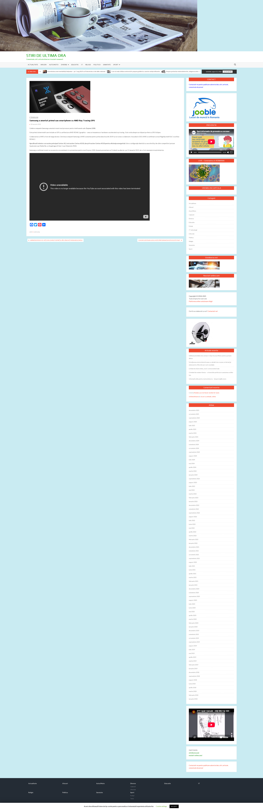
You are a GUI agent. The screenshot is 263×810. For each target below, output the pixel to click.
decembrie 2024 (194, 441)
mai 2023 (192, 490)
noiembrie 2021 (194, 551)
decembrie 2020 (194, 589)
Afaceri (44, 64)
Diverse (64, 64)
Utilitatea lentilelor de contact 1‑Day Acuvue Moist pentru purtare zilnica (210, 357)
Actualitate (33, 64)
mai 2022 (192, 528)
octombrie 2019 (194, 638)
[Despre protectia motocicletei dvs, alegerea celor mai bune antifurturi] (122, 71)
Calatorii (191, 215)
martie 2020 (193, 619)
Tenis (132, 798)
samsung (37, 232)
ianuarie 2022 (193, 543)
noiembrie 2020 (194, 592)
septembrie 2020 (194, 596)
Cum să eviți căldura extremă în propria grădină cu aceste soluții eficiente (94, 71)
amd (30, 232)
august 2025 (193, 422)
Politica (96, 64)
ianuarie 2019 (193, 668)
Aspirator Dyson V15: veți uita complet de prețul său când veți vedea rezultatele (56, 240)
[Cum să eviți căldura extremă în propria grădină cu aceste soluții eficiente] (68, 71)
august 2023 (193, 482)
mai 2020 (192, 611)
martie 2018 (193, 691)
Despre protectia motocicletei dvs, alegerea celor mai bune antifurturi (148, 71)
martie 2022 (193, 535)
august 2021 (193, 562)
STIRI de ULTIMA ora (46, 55)
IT (82, 64)
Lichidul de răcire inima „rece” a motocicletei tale (204, 368)
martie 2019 (193, 661)
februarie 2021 (193, 581)
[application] (211, 141)
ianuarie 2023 (193, 501)
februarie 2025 (193, 437)
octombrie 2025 (194, 414)
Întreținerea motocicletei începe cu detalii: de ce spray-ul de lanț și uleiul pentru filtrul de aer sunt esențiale (210, 363)
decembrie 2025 (194, 410)
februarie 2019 (193, 665)
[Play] (191, 152)
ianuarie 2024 (193, 475)
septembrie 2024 (194, 452)
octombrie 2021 (194, 554)
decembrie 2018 (194, 672)
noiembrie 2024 (194, 444)
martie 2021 (193, 577)
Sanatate (107, 64)
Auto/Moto (53, 64)
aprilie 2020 (192, 615)
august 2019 (193, 646)
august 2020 (193, 600)
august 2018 (193, 680)
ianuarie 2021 (193, 585)
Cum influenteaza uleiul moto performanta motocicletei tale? (159, 240)
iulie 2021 (192, 566)
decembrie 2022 (194, 505)
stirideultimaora (194, 396)
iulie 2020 (192, 604)
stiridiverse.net (194, 753)
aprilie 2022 (192, 532)
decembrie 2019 (194, 630)
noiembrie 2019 (194, 634)
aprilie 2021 (192, 573)
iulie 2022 (192, 520)
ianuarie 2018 (193, 699)
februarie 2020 (193, 623)
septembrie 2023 (194, 479)
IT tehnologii (33, 117)
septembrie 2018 (194, 676)
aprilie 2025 (192, 429)
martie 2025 (193, 433)
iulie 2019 (192, 649)
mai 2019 (192, 653)
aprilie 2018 (192, 687)
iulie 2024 (192, 460)
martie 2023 (193, 494)
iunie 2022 (192, 524)
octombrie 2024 (194, 448)
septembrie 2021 (194, 558)
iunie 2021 (192, 570)
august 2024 (193, 456)
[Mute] (228, 152)
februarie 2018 (193, 695)
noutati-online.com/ (195, 755)
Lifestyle (191, 234)
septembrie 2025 (194, 418)
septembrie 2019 (194, 642)
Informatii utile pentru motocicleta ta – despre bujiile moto (207, 379)
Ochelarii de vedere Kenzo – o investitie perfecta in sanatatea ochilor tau (211, 374)
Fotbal (191, 226)
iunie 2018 (192, 684)
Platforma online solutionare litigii (200, 301)
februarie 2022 (193, 539)
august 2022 (193, 516)
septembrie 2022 (194, 513)
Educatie (74, 64)
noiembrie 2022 (194, 509)
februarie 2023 (193, 498)
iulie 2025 (192, 425)
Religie (88, 64)
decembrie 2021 (194, 547)
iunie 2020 (192, 608)
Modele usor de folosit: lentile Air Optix (206, 393)
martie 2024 (193, 471)
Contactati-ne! (213, 311)
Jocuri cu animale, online (208, 396)
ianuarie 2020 (193, 627)
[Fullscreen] (231, 152)
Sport (115, 64)
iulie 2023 (192, 486)
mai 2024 (192, 463)
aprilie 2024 (192, 467)
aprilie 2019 (192, 657)
